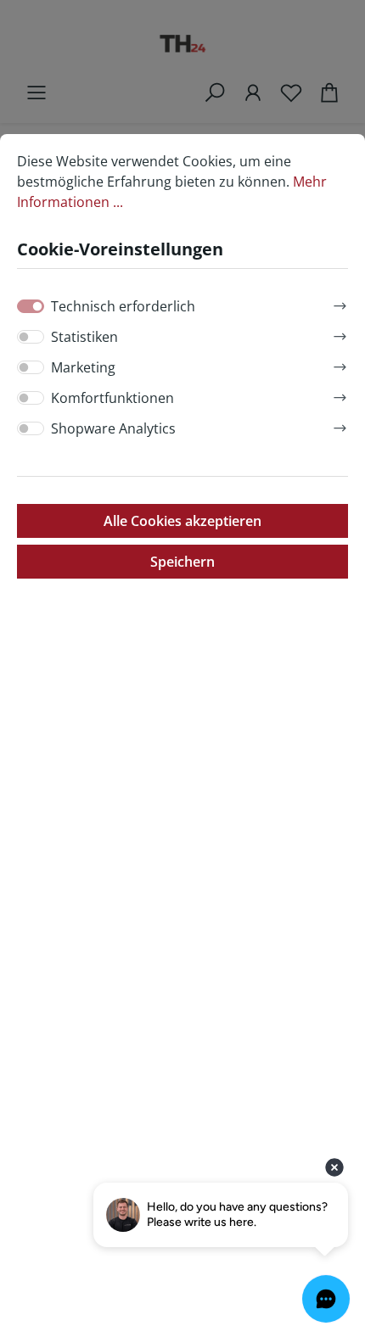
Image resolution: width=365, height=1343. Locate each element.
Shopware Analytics (113, 428)
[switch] (30, 337)
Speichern (182, 561)
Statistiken (84, 336)
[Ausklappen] (340, 303)
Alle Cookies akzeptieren (182, 521)
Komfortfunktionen (112, 398)
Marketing (83, 367)
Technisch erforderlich (123, 306)
